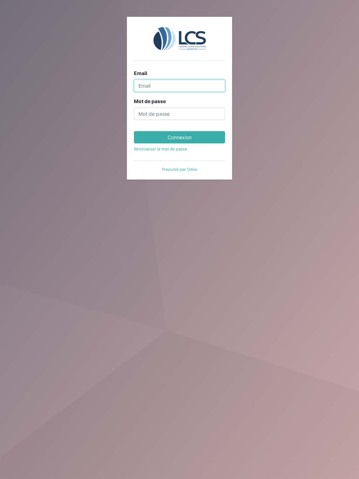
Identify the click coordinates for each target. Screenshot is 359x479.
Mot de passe (150, 101)
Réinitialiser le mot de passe (160, 149)
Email (140, 73)
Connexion (180, 137)
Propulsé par (179, 169)
